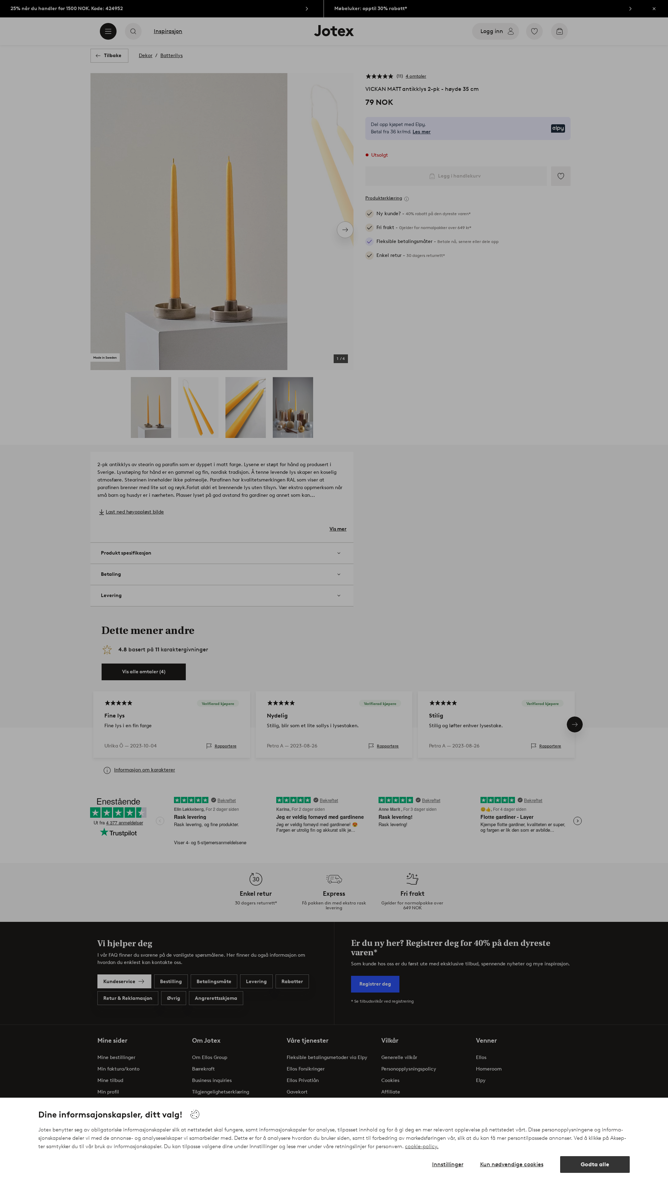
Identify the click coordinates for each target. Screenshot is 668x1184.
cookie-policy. (421, 1146)
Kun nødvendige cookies (511, 1164)
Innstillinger (447, 1164)
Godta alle (595, 1164)
